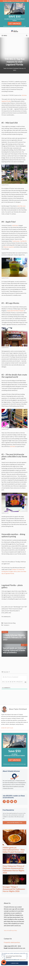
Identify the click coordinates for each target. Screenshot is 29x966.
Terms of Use (7, 930)
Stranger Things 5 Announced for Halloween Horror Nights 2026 (14, 889)
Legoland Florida (6, 101)
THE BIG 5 (6, 625)
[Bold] (3, 682)
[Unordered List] (12, 682)
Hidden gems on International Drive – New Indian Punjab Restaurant (14, 849)
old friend (12, 446)
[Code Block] (16, 682)
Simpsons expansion (8, 247)
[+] (21, 681)
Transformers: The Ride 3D (19, 241)
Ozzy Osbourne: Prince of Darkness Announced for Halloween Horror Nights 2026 (13, 869)
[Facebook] (4, 801)
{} (19, 681)
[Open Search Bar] (26, 35)
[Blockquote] (14, 682)
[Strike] (9, 682)
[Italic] (5, 682)
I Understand (14, 963)
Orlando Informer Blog (9, 623)
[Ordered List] (10, 682)
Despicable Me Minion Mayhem (15, 310)
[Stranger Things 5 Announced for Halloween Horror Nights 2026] (14, 883)
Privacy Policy (13, 930)
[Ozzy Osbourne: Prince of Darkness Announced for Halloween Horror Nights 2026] (14, 862)
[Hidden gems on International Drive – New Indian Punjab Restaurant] (14, 844)
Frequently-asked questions (12, 942)
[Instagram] (8, 801)
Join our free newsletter (14, 822)
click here (24, 95)
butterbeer (15, 225)
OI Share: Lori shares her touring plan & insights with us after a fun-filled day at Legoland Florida (14, 571)
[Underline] (7, 682)
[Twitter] (11, 801)
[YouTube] (15, 801)
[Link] (18, 682)
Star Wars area (21, 206)
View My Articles (7, 728)
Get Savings (14, 23)
